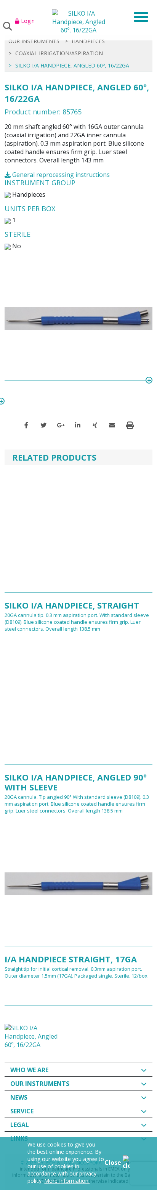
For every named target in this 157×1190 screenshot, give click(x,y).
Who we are (29, 1070)
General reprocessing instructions (60, 174)
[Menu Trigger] (138, 16)
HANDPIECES (88, 41)
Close (113, 1162)
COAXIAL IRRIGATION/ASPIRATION (59, 53)
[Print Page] (130, 425)
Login (28, 20)
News (18, 1097)
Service (22, 1111)
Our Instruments (39, 1083)
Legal (19, 1125)
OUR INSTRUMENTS (33, 41)
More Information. (67, 1180)
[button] (26, 425)
